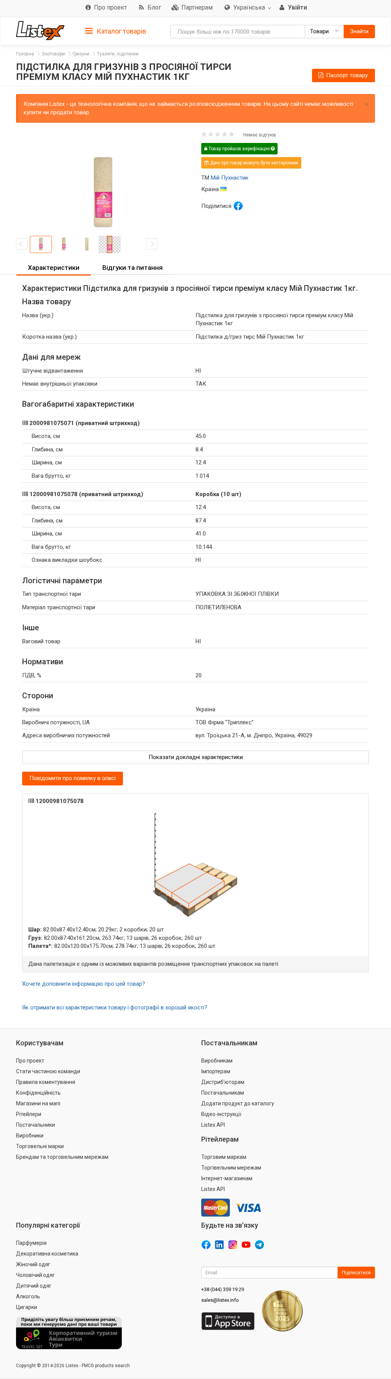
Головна (25, 54)
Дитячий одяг (34, 1286)
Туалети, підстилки (118, 54)
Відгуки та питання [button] (132, 267)
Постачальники (35, 1125)
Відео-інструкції (221, 1114)
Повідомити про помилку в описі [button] (72, 778)
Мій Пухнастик (230, 177)
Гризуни (81, 54)
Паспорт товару (346, 75)
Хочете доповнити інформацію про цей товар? (83, 983)
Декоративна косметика (47, 1254)
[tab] (115, 30)
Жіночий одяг (33, 1264)
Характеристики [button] (53, 267)
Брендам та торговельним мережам (62, 1157)
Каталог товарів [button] (120, 31)
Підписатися (356, 1272)
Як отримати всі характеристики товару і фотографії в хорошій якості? (114, 1007)
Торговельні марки (40, 1146)
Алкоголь (28, 1296)
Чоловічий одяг (35, 1275)
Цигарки (26, 1307)
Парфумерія (31, 1243)
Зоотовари (53, 54)
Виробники (30, 1135)
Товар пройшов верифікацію (239, 148)
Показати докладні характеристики (196, 757)
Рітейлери (28, 1114)
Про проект (30, 1061)
